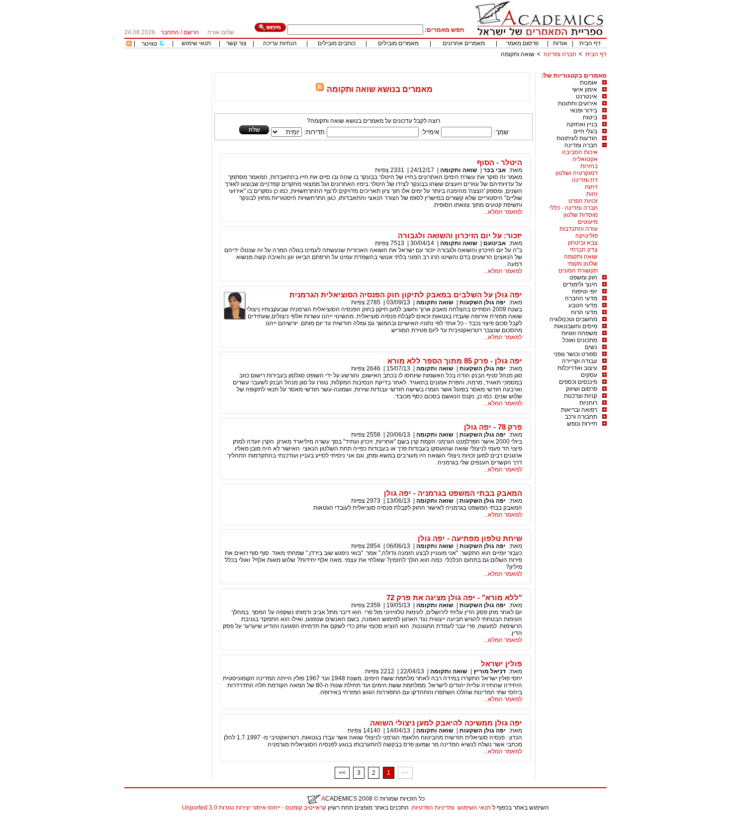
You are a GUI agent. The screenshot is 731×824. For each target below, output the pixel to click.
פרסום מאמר (522, 43)
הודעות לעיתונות (576, 138)
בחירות (589, 166)
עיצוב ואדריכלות (577, 368)
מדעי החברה (581, 298)
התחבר (170, 32)
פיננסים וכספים (578, 381)
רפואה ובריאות (579, 409)
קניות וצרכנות (580, 395)
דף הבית (590, 43)
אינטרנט (586, 96)
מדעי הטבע (582, 305)
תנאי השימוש (474, 807)
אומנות (588, 82)
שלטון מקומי (582, 263)
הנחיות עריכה (280, 43)
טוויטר (149, 43)
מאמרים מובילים (398, 43)
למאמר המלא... (502, 211)
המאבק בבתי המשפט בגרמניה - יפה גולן (453, 493)
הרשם (191, 32)
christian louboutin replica (39, 820)
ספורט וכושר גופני (575, 354)
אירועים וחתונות (577, 103)
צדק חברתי (584, 249)
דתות (591, 186)
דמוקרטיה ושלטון (576, 173)
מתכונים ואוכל (579, 340)
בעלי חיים (585, 131)
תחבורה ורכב (581, 416)
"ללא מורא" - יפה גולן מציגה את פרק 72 (454, 597)
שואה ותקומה (581, 256)
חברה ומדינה (560, 54)
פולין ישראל (501, 663)
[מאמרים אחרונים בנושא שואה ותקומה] (320, 89)
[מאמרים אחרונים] (129, 44)
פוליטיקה (586, 235)
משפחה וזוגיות (579, 333)
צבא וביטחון (583, 242)
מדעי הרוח (584, 312)
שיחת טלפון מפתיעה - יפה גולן (470, 538)
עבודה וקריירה (579, 361)
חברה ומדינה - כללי (573, 207)
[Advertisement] (426, 68)
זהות (592, 193)
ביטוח (590, 117)
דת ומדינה (585, 180)
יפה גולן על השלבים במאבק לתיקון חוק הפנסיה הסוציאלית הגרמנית (405, 294)
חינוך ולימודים (580, 284)
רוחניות (588, 402)
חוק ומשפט (583, 277)
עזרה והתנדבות (578, 228)
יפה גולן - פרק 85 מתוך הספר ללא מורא (454, 361)
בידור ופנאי (583, 110)
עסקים (589, 374)
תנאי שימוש (196, 43)
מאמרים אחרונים (464, 43)
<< (342, 772)
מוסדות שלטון (580, 214)
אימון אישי (584, 89)
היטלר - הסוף (499, 162)
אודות (560, 43)
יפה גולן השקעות (482, 302)
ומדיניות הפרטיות (433, 807)
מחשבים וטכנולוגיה (573, 319)
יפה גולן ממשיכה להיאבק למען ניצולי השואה (446, 723)
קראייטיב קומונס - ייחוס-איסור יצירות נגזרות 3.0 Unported (254, 807)
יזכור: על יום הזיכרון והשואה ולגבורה (460, 235)
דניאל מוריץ (489, 671)
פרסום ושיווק (581, 388)
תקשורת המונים (578, 270)
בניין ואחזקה (581, 124)
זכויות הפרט (583, 200)
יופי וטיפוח (584, 291)
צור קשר (236, 43)
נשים (591, 347)
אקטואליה (585, 159)
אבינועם (494, 243)
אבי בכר (494, 170)
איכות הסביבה (580, 152)
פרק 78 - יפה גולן (493, 427)
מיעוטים (588, 221)
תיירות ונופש (582, 423)
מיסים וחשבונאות (575, 326)
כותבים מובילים (337, 43)
